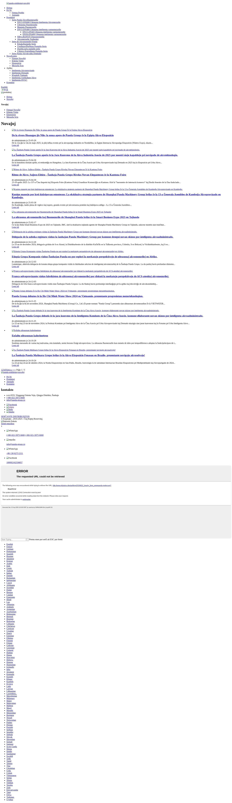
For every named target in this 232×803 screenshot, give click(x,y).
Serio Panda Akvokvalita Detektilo (26, 53)
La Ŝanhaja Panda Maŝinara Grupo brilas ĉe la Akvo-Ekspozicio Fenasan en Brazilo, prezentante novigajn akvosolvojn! (78, 355)
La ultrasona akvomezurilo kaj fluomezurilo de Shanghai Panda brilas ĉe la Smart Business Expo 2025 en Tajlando (75, 217)
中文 (6, 89)
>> (14, 370)
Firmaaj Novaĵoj (19, 58)
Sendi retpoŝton (7, 424)
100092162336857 (14, 462)
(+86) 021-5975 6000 (34, 435)
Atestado (15, 15)
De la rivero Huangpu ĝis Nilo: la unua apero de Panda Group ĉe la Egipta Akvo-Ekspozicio (63, 135)
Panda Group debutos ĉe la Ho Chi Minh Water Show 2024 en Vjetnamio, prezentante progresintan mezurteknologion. (77, 296)
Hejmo (9, 8)
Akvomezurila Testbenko (28, 39)
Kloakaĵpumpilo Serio (26, 44)
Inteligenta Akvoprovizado (23, 70)
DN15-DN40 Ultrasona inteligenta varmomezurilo (44, 32)
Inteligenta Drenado (20, 73)
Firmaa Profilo (18, 13)
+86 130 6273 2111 (14, 453)
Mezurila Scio (18, 66)
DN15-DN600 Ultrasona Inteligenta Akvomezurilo (38, 22)
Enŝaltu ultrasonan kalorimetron (30, 335)
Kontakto (10, 82)
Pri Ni (9, 10)
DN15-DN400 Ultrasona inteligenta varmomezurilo (39, 29)
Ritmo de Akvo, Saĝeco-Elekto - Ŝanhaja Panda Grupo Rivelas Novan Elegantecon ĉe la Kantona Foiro (69, 174)
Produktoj (10, 17)
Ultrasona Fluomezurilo (27, 25)
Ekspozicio (16, 63)
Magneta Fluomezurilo (26, 27)
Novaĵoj (9, 99)
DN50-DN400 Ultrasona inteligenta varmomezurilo (44, 34)
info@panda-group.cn (15, 400)
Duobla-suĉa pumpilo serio (28, 49)
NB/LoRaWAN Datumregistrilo (30, 37)
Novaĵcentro (11, 56)
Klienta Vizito (18, 61)
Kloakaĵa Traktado (20, 75)
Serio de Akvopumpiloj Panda (24, 41)
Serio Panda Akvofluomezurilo (25, 20)
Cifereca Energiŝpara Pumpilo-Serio (32, 51)
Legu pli (15, 145)
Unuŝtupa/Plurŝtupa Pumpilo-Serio (32, 46)
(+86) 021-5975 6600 (15, 398)
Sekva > (9, 370)
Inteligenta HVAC (19, 80)
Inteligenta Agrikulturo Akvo (24, 78)
